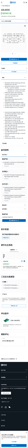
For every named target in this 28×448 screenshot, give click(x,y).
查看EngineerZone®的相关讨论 (8, 358)
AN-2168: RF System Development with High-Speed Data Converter (14, 175)
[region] (14, 439)
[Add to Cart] (24, 261)
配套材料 (5, 205)
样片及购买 (14, 71)
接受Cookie (14, 445)
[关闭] (26, 432)
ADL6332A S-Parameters (11, 288)
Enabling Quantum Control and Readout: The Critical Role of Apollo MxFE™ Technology (14, 189)
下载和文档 (13, 305)
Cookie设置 (14, 441)
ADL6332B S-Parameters (11, 285)
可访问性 (3, 420)
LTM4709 (5, 261)
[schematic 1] (14, 38)
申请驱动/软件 (6, 237)
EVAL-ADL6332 (15, 320)
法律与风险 (3, 414)
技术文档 (5, 154)
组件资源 (5, 209)
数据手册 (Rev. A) (15, 59)
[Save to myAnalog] (22, 261)
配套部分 (13, 249)
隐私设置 (3, 425)
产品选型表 (15, 63)
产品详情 (4, 143)
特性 (3, 77)
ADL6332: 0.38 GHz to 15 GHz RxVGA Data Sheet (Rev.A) (14, 163)
